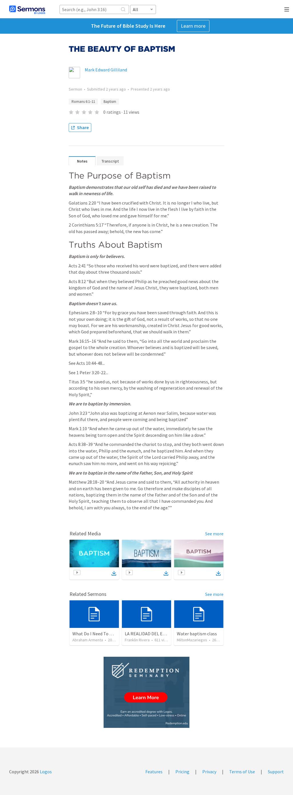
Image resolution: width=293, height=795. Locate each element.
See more (214, 533)
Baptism (110, 101)
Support (276, 771)
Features (154, 771)
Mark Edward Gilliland (106, 70)
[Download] (114, 573)
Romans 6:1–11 (83, 101)
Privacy (209, 771)
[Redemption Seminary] (146, 692)
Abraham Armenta (87, 639)
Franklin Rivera (137, 639)
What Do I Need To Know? (97, 633)
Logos (45, 771)
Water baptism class (197, 633)
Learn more (193, 26)
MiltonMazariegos (192, 639)
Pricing (182, 771)
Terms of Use (242, 771)
